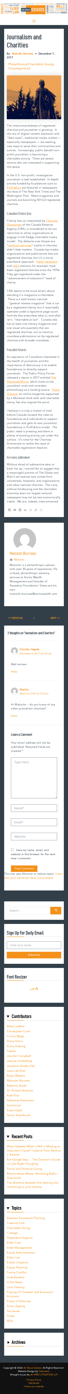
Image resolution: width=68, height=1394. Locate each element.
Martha (24, 690)
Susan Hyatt (14, 1110)
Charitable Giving (18, 1228)
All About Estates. (32, 1368)
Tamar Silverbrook (19, 1115)
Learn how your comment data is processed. (33, 876)
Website (19, 560)
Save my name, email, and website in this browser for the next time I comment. (33, 854)
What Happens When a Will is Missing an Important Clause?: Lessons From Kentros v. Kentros (34, 1150)
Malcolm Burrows (18, 1080)
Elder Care (14, 1243)
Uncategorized (19, 68)
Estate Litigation (17, 1262)
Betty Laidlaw (16, 1026)
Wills (10, 1321)
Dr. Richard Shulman (20, 1090)
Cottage (12, 1233)
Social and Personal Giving (24, 1169)
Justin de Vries (16, 1071)
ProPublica (14, 188)
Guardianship (15, 1277)
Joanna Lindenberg (19, 1061)
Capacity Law (16, 1223)
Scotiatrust (14, 1105)
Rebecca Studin (17, 1086)
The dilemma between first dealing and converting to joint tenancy (32, 1185)
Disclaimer (34, 1383)
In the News (14, 1282)
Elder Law (13, 1257)
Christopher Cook (18, 1031)
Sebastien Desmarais (20, 1100)
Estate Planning (17, 1267)
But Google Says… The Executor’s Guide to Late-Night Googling (33, 1161)
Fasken (11, 1051)
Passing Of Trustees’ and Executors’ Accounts (30, 1294)
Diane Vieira (15, 1041)
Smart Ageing (16, 1306)
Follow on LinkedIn (34, 1386)
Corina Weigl (15, 1036)
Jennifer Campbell (19, 1056)
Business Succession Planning (26, 1218)
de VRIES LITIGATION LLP (43, 1375)
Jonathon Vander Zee (21, 1066)
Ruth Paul (13, 1095)
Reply (14, 671)
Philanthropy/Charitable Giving (31, 64)
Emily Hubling (16, 1046)
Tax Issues (13, 1311)
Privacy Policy (34, 1380)
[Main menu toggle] (34, 21)
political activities (20, 245)
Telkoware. (44, 1371)
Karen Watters (16, 1076)
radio (16, 266)
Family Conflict (17, 1272)
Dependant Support (19, 1238)
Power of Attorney (19, 1301)
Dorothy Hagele (29, 649)
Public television (47, 262)
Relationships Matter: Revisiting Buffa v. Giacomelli (33, 1176)
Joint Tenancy (16, 1287)
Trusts (10, 1316)
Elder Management (19, 1248)
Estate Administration (21, 1253)
